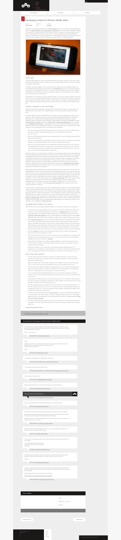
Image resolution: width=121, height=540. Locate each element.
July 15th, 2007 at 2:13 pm (52, 361)
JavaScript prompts (36, 219)
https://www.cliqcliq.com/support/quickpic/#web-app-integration (38, 476)
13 (37, 25)
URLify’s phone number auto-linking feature (59, 122)
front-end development (37, 313)
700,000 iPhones (52, 28)
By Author (60, 12)
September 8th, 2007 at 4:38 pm (45, 379)
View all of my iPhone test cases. (34, 307)
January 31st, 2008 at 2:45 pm (46, 423)
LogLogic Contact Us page (36, 123)
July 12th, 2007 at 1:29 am (42, 352)
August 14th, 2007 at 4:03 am (61, 370)
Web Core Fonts (47, 201)
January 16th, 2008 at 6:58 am (42, 406)
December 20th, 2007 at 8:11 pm (45, 397)
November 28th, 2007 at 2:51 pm (42, 388)
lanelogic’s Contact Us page (71, 163)
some (37, 201)
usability (46, 313)
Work (37, 4)
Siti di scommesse (41, 9)
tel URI (71, 120)
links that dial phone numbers (33, 122)
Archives (87, 12)
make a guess (53, 292)
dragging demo (63, 211)
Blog (37, 6)
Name (60, 498)
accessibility (28, 313)
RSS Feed (86, 2)
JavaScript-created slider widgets (36, 215)
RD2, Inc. (26, 5)
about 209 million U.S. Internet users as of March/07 (45, 30)
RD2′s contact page (59, 178)
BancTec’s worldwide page (32, 197)
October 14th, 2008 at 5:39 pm (43, 449)
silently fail (36, 231)
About (37, 2)
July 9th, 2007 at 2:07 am (43, 335)
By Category (33, 12)
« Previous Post (27, 519)
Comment (61, 505)
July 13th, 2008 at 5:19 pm (42, 433)
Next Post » (79, 519)
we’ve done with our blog (53, 183)
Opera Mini (58, 88)
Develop (49, 25)
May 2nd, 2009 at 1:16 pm (43, 462)
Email (64, 501)
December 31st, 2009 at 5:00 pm (47, 479)
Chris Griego (29, 25)
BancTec (50, 238)
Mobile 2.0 (41, 394)
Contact (38, 8)
